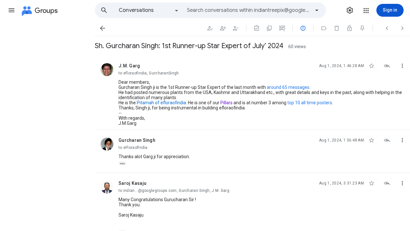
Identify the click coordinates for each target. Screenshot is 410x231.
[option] (149, 10)
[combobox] (248, 10)
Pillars (226, 102)
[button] (11, 10)
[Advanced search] (317, 10)
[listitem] (252, 93)
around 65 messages (288, 87)
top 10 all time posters (309, 102)
